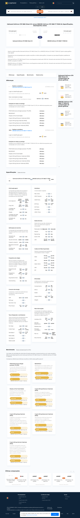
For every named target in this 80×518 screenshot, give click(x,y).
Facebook (66, 496)
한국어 (73, 513)
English (14, 513)
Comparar (40, 11)
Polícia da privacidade (31, 515)
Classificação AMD (23, 500)
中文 (67, 513)
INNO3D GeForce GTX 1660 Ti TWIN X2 (22, 130)
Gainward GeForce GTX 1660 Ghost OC (22, 87)
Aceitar (54, 514)
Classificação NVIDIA (45, 497)
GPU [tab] (42, 7)
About (66, 498)
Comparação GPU (41, 17)
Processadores (23, 2)
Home (35, 17)
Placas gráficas (33, 2)
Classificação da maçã (22, 503)
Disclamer (59, 507)
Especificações (20, 75)
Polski (62, 513)
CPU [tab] (38, 7)
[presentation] (71, 471)
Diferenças (11, 75)
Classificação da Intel (22, 497)
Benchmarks (30, 75)
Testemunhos (39, 75)
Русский (7, 513)
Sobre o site (41, 2)
